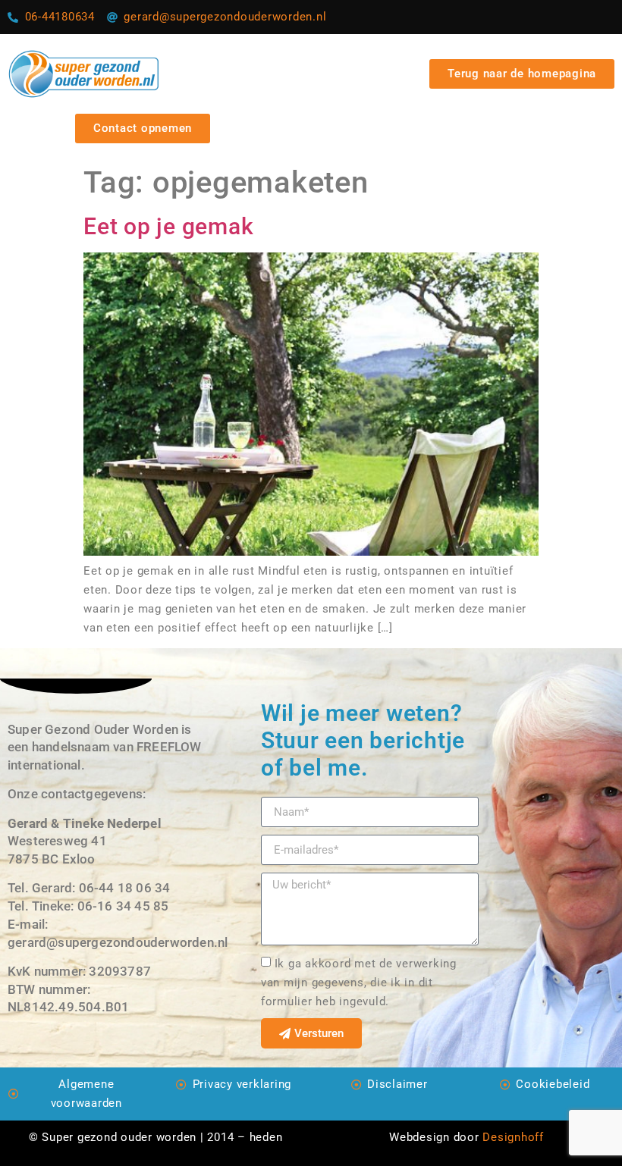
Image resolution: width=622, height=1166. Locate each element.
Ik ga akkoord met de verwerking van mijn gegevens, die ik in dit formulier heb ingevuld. (359, 982)
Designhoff (513, 1137)
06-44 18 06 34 (125, 887)
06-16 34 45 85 (123, 906)
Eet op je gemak (168, 226)
